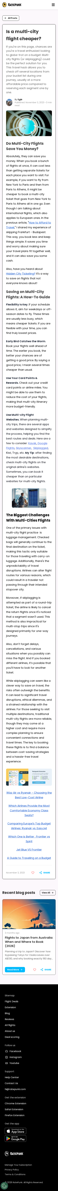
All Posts (12, 18)
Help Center (12, 1077)
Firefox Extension (14, 1115)
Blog (7, 1013)
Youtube (14, 1063)
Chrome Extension (15, 1103)
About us (10, 1031)
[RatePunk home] (11, 4)
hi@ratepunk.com (15, 1089)
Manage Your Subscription (18, 1164)
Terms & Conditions (15, 1174)
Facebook (15, 1051)
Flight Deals (11, 1001)
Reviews (9, 1019)
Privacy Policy (12, 1169)
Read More (13, 969)
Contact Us (11, 1083)
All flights (10, 1025)
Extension (10, 1007)
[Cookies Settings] (4, 1186)
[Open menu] (53, 4)
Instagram (16, 1057)
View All (46, 892)
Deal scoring (12, 1037)
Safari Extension (14, 1109)
